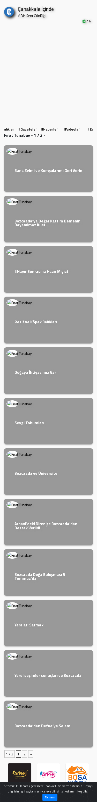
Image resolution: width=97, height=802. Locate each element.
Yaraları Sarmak (28, 625)
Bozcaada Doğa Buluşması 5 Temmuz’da (39, 576)
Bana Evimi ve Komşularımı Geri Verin (48, 171)
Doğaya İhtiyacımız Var (35, 372)
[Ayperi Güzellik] (20, 775)
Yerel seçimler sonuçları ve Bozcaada (47, 675)
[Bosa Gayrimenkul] (77, 775)
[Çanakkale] (9, 10)
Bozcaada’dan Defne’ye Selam (42, 726)
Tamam (50, 797)
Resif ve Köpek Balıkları (35, 322)
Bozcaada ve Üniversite (35, 473)
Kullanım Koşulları (76, 791)
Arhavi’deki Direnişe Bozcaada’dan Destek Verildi (45, 526)
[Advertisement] (48, 74)
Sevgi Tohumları (29, 423)
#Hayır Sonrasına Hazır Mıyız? (41, 271)
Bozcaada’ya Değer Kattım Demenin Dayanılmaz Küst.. (47, 223)
